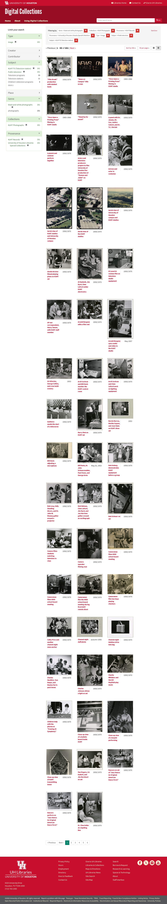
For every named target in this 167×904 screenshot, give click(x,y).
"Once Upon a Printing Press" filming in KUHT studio (114, 83)
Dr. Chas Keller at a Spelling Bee (83, 827)
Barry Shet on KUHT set (83, 433)
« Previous (51, 842)
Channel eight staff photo (83, 640)
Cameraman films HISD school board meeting (113, 555)
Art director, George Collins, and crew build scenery (53, 385)
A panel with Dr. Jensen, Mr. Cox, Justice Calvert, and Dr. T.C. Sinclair (114, 122)
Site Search (90, 876)
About (17, 20)
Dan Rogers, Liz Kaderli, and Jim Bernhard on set (84, 776)
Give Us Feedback (65, 876)
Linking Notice (143, 898)
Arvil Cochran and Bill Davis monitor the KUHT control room (83, 386)
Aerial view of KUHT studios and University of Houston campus (52, 236)
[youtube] (158, 862)
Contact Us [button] (136, 3)
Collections (13, 119)
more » (11, 85)
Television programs (16, 75)
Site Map (89, 880)
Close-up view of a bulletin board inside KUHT (83, 738)
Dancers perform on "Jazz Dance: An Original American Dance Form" (52, 819)
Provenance (14, 133)
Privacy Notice (154, 898)
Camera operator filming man (82, 564)
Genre (11, 99)
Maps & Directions (93, 869)
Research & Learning (121, 869)
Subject (12, 62)
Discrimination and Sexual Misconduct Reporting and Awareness (123, 901)
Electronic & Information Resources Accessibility (81, 901)
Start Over (154, 31)
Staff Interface (118, 880)
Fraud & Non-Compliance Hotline (124, 898)
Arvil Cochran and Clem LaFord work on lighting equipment (113, 386)
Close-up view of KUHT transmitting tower (52, 781)
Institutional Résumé (41, 901)
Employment (63, 869)
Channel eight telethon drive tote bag (113, 642)
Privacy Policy (63, 861)
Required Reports (56, 901)
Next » (73, 48)
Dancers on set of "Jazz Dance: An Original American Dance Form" (114, 775)
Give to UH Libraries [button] (154, 3)
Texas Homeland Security (83, 898)
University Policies (154, 901)
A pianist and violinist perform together (52, 157)
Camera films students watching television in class (52, 556)
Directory (62, 872)
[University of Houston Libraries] (21, 869)
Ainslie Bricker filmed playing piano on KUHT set (53, 275)
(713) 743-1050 (11, 888)
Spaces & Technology (121, 872)
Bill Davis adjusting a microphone (52, 463)
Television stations (15, 78)
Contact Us (62, 880)
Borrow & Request (120, 865)
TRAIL (96, 898)
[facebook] (139, 862)
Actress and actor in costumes (112, 171)
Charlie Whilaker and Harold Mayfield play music (113, 680)
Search (115, 861)
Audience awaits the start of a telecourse (53, 424)
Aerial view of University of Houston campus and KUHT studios (113, 215)
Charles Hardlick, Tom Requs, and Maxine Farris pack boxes (52, 682)
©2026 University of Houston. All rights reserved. (22, 898)
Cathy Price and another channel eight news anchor (53, 643)
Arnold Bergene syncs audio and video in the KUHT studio (114, 346)
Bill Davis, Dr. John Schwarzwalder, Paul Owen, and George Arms (84, 470)
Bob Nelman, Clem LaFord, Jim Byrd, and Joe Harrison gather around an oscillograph (84, 512)
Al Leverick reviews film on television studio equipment (114, 276)
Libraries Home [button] (120, 3)
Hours (60, 865)
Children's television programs (20, 82)
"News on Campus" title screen (83, 81)
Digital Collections (23, 11)
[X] (146, 862)
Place (11, 93)
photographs (13, 110)
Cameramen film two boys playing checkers (113, 600)
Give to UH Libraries (94, 861)
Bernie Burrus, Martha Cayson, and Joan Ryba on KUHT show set (114, 426)
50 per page (143, 48)
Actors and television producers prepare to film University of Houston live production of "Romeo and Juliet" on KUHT (83, 169)
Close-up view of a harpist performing (113, 738)
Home (8, 20)
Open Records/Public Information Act (18, 901)
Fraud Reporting (105, 898)
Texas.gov (69, 898)
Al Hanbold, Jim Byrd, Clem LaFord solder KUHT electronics (84, 287)
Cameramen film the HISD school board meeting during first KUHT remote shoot (84, 603)
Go (159, 20)
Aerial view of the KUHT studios (83, 234)
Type (10, 36)
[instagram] (152, 862)
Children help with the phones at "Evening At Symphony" (52, 726)
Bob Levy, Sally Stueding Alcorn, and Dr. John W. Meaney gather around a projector (53, 513)
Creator (12, 50)
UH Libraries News (93, 872)
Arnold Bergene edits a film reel (84, 323)
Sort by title (130, 48)
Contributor (14, 56)
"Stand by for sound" (83, 118)
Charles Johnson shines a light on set (83, 691)
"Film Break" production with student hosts (52, 83)
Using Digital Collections (36, 20)
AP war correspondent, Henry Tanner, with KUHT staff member (53, 327)
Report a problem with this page (53, 898)
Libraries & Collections (95, 865)
